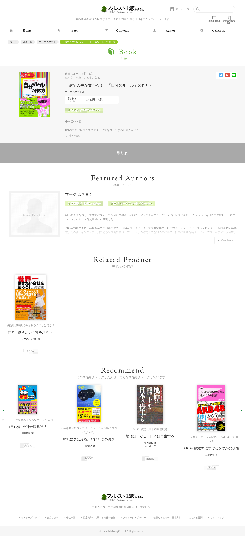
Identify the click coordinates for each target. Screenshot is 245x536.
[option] (30, 314)
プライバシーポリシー (134, 517)
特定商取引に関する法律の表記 (99, 517)
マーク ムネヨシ (47, 42)
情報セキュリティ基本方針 (167, 517)
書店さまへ (53, 517)
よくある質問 (196, 517)
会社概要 (70, 517)
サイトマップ (217, 517)
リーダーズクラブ (30, 517)
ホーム (13, 42)
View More (227, 240)
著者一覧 (27, 42)
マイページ (182, 9)
